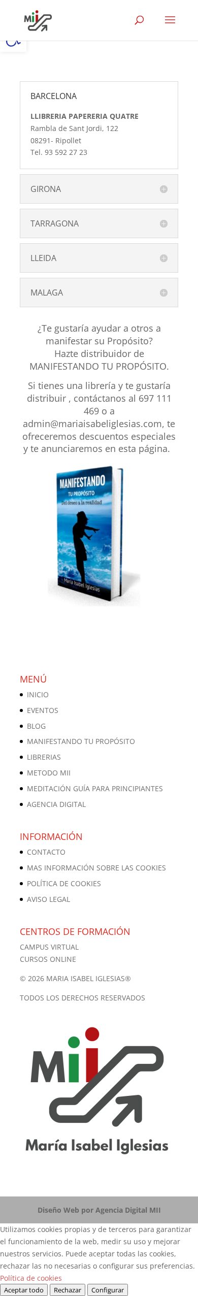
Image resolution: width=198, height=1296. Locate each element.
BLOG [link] (36, 726)
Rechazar (67, 1289)
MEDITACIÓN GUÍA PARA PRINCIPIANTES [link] (95, 788)
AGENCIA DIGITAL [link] (56, 804)
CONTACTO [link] (46, 852)
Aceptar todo (24, 1289)
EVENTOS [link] (42, 710)
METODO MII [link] (49, 772)
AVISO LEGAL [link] (48, 899)
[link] (37, 19)
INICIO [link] (38, 694)
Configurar (107, 1289)
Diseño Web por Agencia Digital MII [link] (99, 1210)
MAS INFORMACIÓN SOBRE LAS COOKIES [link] (96, 867)
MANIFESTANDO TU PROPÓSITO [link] (81, 741)
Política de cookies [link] (31, 1278)
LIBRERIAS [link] (44, 757)
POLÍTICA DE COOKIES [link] (64, 883)
